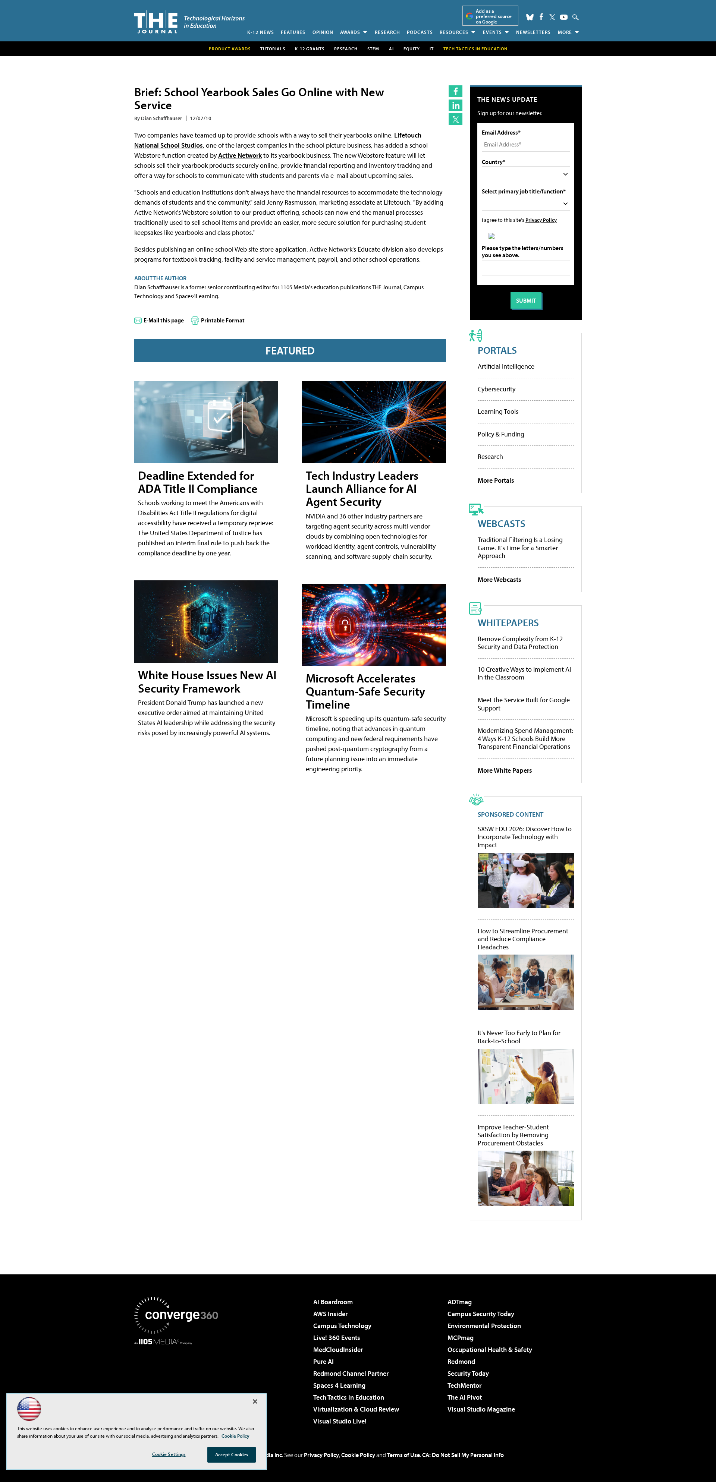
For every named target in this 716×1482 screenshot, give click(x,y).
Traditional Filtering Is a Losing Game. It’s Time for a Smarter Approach (520, 547)
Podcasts (420, 32)
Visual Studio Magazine (481, 1409)
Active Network (240, 155)
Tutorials (272, 48)
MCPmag (461, 1337)
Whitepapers (508, 622)
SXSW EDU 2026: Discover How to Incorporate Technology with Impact (525, 837)
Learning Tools (498, 411)
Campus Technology (342, 1325)
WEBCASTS (501, 523)
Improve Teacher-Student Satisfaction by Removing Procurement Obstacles (513, 1135)
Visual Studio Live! (340, 1421)
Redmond (461, 1361)
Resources (454, 32)
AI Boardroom (333, 1301)
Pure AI (323, 1361)
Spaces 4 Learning (339, 1385)
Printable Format (223, 320)
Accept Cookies (231, 1454)
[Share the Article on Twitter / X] (455, 119)
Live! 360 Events (336, 1337)
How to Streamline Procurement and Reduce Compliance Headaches (523, 939)
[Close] (255, 1401)
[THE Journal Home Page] (189, 21)
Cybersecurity (496, 389)
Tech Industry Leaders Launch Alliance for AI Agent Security (362, 488)
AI (391, 48)
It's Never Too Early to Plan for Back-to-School (519, 1037)
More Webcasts (499, 579)
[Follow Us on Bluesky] (530, 17)
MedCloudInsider (338, 1349)
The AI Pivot (465, 1397)
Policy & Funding (501, 434)
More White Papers (505, 770)
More (565, 32)
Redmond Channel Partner (351, 1373)
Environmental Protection (484, 1325)
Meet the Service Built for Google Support (524, 704)
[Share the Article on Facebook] (455, 91)
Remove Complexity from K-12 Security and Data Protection (520, 642)
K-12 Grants (309, 48)
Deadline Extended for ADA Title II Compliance (198, 482)
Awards (350, 32)
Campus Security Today (481, 1313)
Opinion (323, 32)
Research (387, 32)
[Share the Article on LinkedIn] (455, 105)
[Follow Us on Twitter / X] (552, 17)
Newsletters (533, 32)
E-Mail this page (164, 320)
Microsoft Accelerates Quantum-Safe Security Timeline (365, 691)
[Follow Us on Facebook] (541, 16)
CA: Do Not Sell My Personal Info (463, 1455)
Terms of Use (403, 1455)
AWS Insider (330, 1313)
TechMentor (464, 1385)
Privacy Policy (541, 219)
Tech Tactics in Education (348, 1397)
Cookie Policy (358, 1455)
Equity (411, 48)
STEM (373, 48)
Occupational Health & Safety (490, 1349)
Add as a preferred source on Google (494, 16)
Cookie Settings (169, 1454)
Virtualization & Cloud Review (356, 1409)
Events (492, 32)
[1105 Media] (179, 1383)
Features (293, 32)
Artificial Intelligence (506, 366)
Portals (497, 349)
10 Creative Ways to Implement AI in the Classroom (524, 673)
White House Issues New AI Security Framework (207, 681)
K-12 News (260, 32)
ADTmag (460, 1301)
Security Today (468, 1373)
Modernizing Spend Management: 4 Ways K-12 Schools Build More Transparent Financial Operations (525, 738)
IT (432, 48)
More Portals (496, 480)
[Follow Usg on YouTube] (564, 17)
